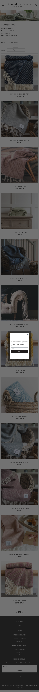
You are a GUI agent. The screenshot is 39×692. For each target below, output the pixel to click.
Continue (19, 351)
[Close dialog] (27, 334)
